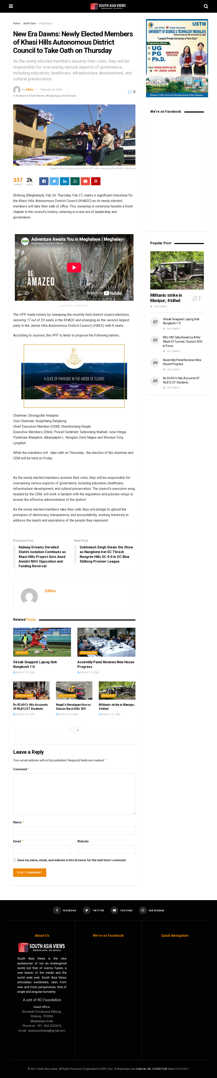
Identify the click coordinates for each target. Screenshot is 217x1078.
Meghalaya (45, 23)
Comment (21, 769)
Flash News (37, 95)
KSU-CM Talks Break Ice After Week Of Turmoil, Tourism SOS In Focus (182, 341)
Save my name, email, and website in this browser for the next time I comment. (72, 860)
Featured (22, 95)
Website (83, 841)
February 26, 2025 (51, 89)
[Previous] (70, 730)
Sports (22, 652)
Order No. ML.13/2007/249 (151, 1068)
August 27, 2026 (25, 672)
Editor (30, 89)
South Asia (67, 695)
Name (18, 822)
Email (18, 841)
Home (16, 23)
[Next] (78, 730)
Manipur (108, 695)
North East (30, 23)
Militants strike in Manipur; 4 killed (166, 298)
